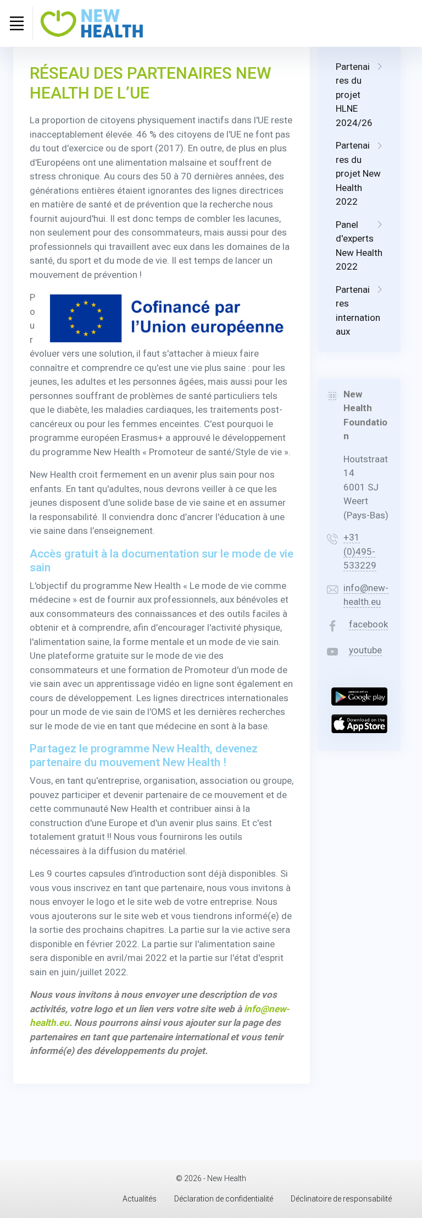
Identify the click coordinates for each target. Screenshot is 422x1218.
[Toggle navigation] (16, 23)
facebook (368, 624)
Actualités (140, 1198)
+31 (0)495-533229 (359, 551)
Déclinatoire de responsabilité (341, 1198)
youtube (365, 650)
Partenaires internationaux (358, 310)
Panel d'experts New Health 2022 (359, 245)
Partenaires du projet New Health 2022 (358, 173)
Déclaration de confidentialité (223, 1198)
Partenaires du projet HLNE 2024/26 (354, 94)
